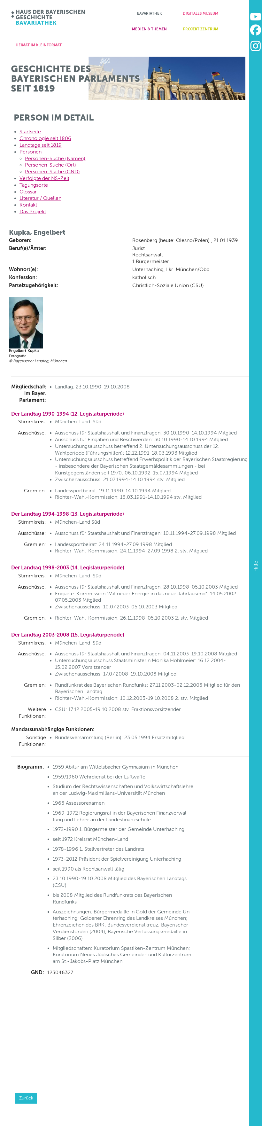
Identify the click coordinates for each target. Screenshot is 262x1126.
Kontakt (28, 204)
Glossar (28, 191)
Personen (30, 151)
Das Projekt (32, 211)
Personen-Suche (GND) (52, 171)
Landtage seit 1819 (40, 145)
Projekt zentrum (200, 29)
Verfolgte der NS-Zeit (44, 178)
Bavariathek (149, 13)
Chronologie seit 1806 (45, 138)
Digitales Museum (200, 13)
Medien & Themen (149, 29)
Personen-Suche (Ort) (50, 165)
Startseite (30, 131)
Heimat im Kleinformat (39, 45)
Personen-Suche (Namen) (55, 158)
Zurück (26, 1097)
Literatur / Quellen (40, 198)
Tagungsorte (33, 185)
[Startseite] (48, 17)
